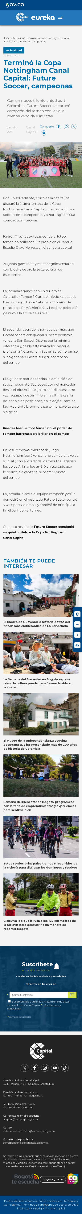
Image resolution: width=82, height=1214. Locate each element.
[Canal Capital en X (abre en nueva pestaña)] (24, 1070)
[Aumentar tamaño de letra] (77, 635)
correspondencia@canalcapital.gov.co (25, 1142)
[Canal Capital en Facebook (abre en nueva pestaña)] (35, 1070)
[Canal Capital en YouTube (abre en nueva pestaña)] (55, 1070)
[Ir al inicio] (41, 1051)
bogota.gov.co (53, 1179)
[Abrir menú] (60, 17)
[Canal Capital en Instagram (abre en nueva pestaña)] (45, 1070)
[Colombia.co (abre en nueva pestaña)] (73, 1179)
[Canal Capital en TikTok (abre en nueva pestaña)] (65, 1070)
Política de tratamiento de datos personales (32, 1201)
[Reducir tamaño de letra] (77, 624)
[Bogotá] (25, 1179)
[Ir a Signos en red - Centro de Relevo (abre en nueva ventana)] (77, 645)
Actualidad (14, 50)
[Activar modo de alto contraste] (77, 614)
